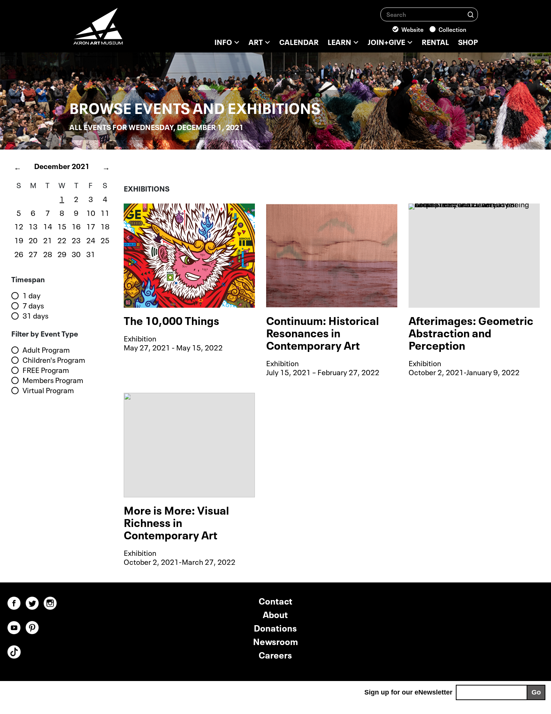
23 (76, 239)
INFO (223, 41)
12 (18, 225)
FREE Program (45, 370)
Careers (275, 654)
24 (90, 239)
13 (32, 225)
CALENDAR (299, 41)
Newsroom (275, 640)
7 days (33, 305)
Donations (275, 627)
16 (76, 225)
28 (47, 253)
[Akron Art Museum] (118, 29)
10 (90, 212)
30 (76, 253)
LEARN (339, 41)
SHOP (468, 41)
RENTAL (435, 41)
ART (256, 41)
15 (61, 225)
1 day (31, 295)
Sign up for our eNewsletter (408, 692)
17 (90, 225)
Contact (275, 600)
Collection (452, 28)
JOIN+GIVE (386, 41)
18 (104, 225)
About (275, 613)
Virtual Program (48, 390)
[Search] (471, 14)
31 (90, 253)
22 (61, 239)
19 (18, 239)
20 (32, 239)
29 (61, 253)
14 (47, 225)
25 (104, 239)
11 (104, 212)
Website (412, 28)
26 (18, 253)
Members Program (52, 380)
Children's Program (53, 360)
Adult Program (46, 350)
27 (32, 253)
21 (47, 239)
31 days (35, 315)
